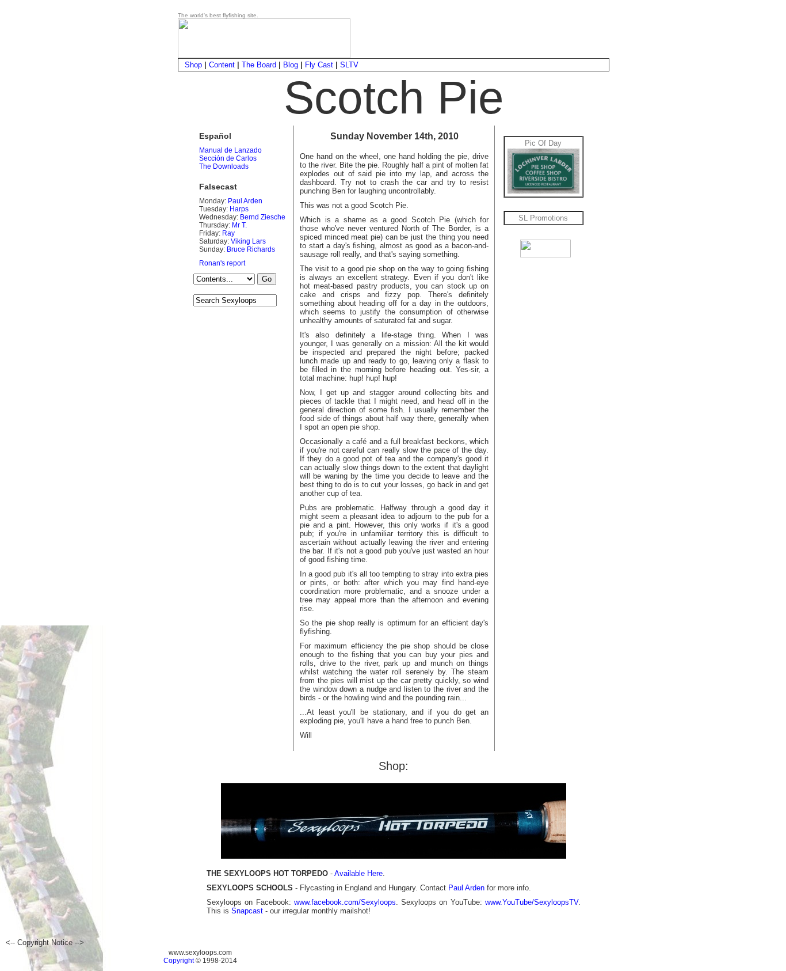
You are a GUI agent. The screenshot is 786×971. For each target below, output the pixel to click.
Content (222, 64)
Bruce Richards (251, 249)
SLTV (349, 64)
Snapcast (247, 910)
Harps (239, 209)
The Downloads (224, 166)
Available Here (358, 873)
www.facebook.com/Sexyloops (345, 902)
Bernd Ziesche (262, 217)
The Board (259, 64)
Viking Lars (248, 241)
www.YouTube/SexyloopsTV (531, 902)
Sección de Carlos (228, 158)
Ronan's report (222, 263)
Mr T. (239, 225)
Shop (193, 64)
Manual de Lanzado (230, 150)
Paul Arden (245, 201)
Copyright (178, 961)
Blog (290, 64)
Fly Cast (319, 64)
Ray (228, 233)
